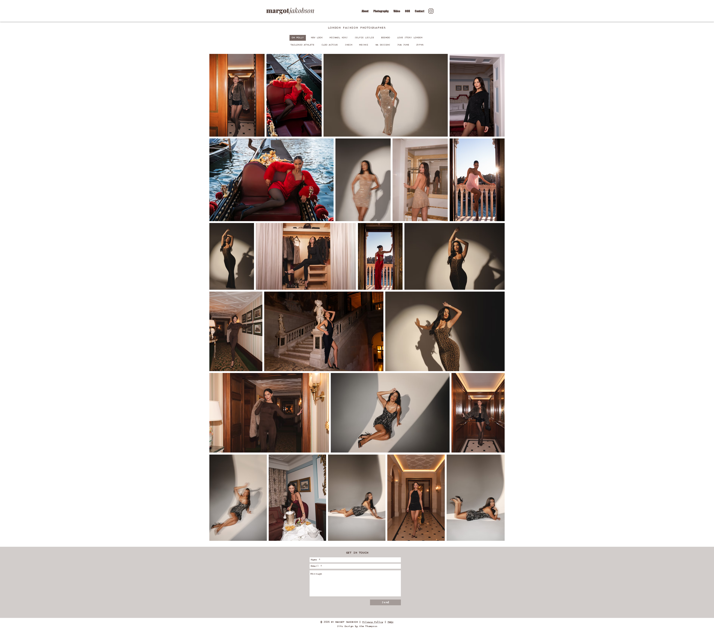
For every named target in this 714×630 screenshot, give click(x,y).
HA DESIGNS (382, 45)
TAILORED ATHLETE (302, 45)
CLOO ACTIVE (329, 45)
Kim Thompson (367, 626)
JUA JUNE (403, 45)
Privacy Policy (372, 622)
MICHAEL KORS (339, 37)
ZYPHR (420, 45)
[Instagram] (431, 11)
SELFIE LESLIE (364, 37)
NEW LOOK (317, 37)
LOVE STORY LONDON (409, 37)
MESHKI (363, 45)
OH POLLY (298, 37)
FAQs (390, 622)
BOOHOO (385, 37)
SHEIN (348, 45)
